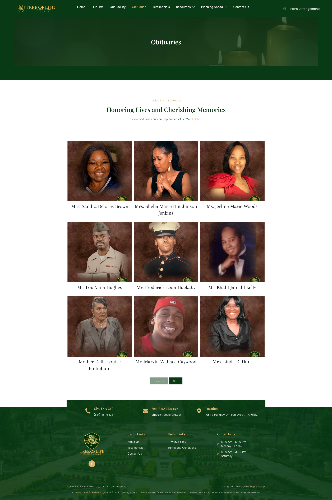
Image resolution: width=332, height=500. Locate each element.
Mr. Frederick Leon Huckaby (166, 287)
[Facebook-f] (92, 463)
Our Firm (98, 7)
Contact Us (241, 7)
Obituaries (139, 7)
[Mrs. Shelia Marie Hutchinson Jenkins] (166, 171)
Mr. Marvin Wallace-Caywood (166, 362)
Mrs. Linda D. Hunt (232, 362)
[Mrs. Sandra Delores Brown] (99, 171)
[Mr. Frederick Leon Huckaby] (166, 252)
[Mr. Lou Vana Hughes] (99, 252)
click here (197, 119)
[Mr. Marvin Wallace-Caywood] (166, 326)
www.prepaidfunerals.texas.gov (91, 492)
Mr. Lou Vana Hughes (99, 287)
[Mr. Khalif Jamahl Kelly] (232, 252)
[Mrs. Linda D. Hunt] (232, 326)
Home (81, 7)
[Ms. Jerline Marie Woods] (232, 171)
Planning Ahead (212, 7)
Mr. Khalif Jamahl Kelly (232, 287)
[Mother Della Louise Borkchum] (99, 326)
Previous (159, 381)
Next (175, 381)
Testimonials (161, 7)
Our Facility (118, 7)
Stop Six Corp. (257, 486)
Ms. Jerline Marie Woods (232, 206)
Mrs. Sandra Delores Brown (99, 206)
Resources (183, 7)
